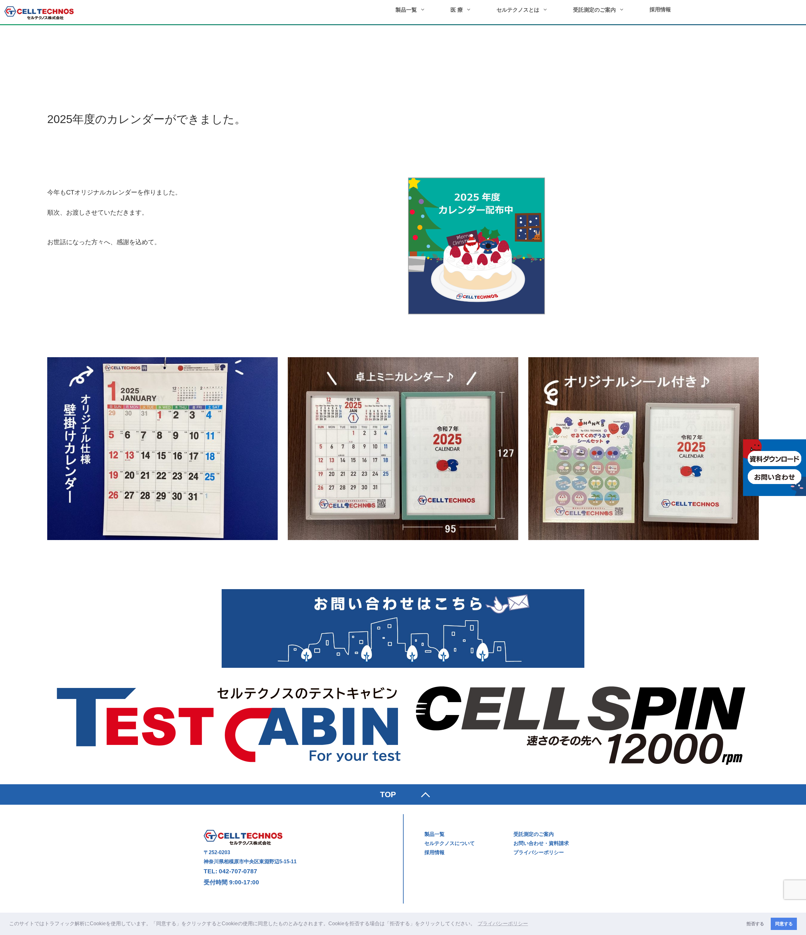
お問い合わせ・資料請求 (541, 843)
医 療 (457, 10)
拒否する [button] (755, 923)
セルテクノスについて (449, 843)
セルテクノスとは (518, 10)
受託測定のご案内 (594, 10)
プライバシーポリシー (539, 852)
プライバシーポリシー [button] (503, 923)
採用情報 (660, 10)
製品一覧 (406, 10)
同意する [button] (784, 923)
